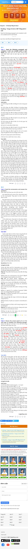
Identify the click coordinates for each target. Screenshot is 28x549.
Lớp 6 (11, 519)
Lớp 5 (20, 519)
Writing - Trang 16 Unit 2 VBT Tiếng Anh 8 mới (13, 430)
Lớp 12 (11, 514)
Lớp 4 (2, 522)
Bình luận (10, 420)
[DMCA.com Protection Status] (15, 545)
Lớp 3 (11, 522)
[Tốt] (22, 183)
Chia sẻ (3, 420)
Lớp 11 (20, 514)
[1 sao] (7, 423)
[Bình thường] (20, 183)
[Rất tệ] (15, 183)
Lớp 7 (2, 519)
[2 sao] (8, 423)
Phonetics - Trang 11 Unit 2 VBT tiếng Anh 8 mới (14, 439)
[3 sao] (10, 423)
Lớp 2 (20, 522)
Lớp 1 (2, 525)
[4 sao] (12, 423)
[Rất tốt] (25, 183)
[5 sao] (13, 423)
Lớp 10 (2, 517)
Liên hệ (2, 532)
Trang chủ (3, 514)
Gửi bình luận (5, 502)
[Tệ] (18, 183)
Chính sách (3, 534)
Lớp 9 (11, 517)
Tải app (12, 525)
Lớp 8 (20, 517)
